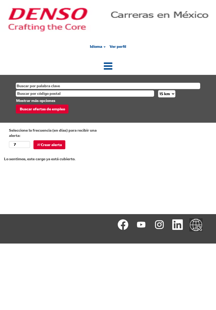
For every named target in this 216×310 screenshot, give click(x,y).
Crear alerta (51, 145)
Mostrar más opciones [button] (35, 101)
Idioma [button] (96, 46)
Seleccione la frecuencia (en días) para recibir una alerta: (53, 133)
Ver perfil (118, 46)
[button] (108, 66)
